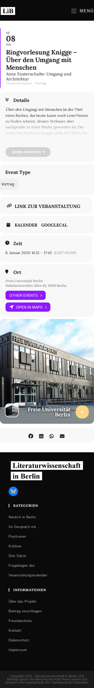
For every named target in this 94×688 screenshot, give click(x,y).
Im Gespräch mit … (25, 527)
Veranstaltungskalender (28, 575)
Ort (17, 272)
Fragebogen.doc (22, 566)
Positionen (17, 536)
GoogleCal (54, 225)
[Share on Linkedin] (41, 435)
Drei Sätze (17, 556)
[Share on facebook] (30, 435)
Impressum (18, 650)
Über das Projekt (23, 601)
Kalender (26, 225)
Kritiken (15, 546)
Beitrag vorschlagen (25, 611)
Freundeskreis (20, 621)
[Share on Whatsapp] (51, 435)
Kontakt (15, 630)
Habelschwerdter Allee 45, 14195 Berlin (36, 285)
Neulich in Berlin (22, 517)
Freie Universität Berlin (24, 281)
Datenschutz (19, 640)
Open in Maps (29, 307)
